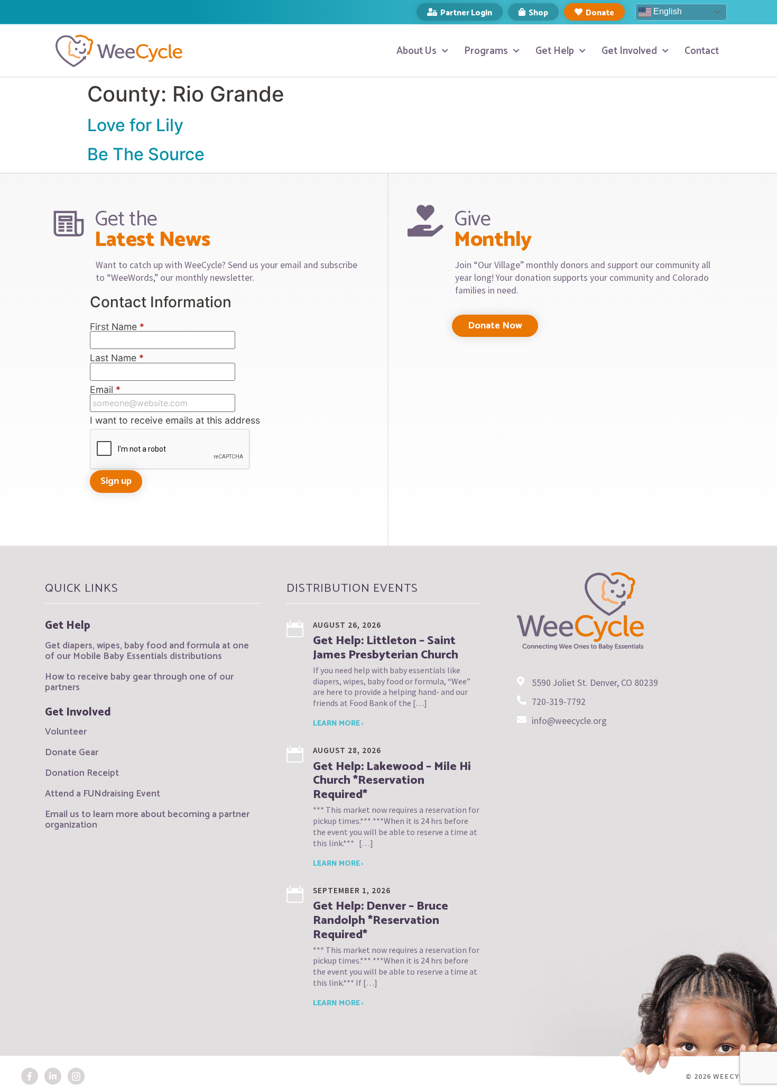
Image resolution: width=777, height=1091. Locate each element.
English (666, 11)
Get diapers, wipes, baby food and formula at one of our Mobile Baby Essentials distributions (147, 651)
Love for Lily (135, 125)
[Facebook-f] (29, 1076)
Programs (486, 51)
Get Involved (629, 51)
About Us (416, 51)
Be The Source (146, 154)
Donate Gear (71, 752)
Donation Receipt (82, 773)
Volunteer (66, 732)
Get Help (554, 51)
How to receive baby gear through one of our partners (139, 682)
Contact (701, 51)
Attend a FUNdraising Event (102, 794)
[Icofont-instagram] (76, 1076)
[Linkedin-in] (52, 1076)
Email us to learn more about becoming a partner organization (147, 820)
